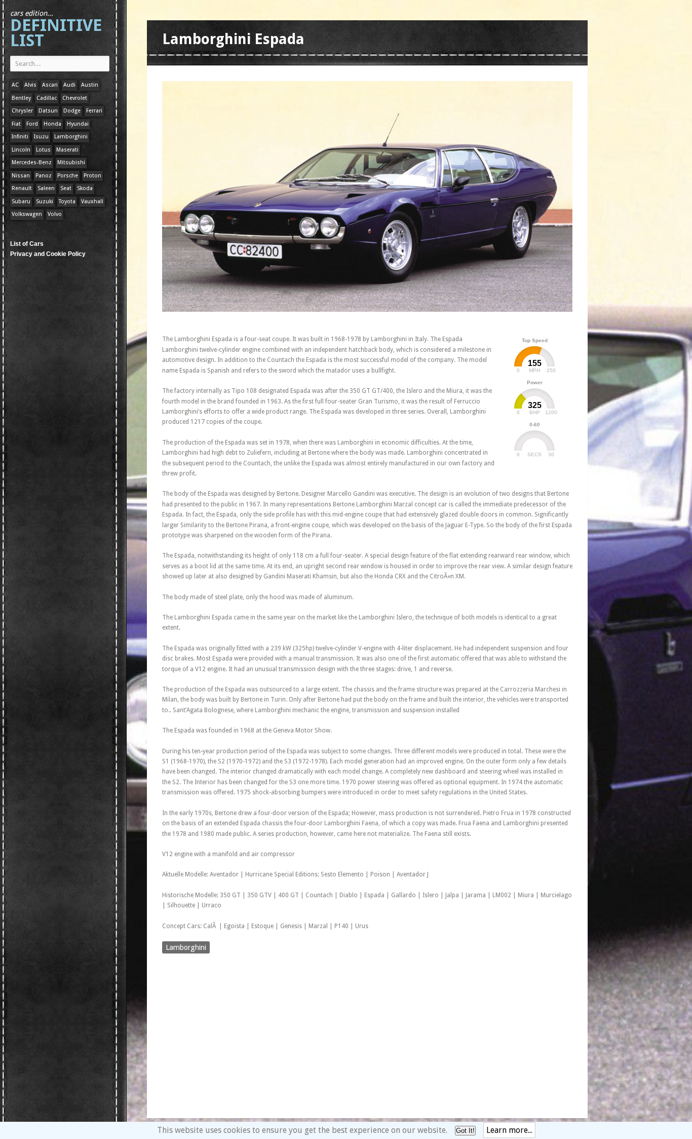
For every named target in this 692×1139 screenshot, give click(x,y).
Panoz (43, 175)
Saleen (46, 188)
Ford (32, 124)
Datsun (48, 110)
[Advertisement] (346, 321)
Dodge (72, 110)
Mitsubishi (71, 162)
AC (15, 85)
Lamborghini (71, 136)
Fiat (16, 124)
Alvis (30, 85)
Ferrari (94, 110)
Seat (65, 188)
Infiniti (20, 136)
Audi (69, 85)
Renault (22, 188)
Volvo (55, 214)
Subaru (21, 201)
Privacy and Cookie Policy (48, 254)
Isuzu (41, 136)
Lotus (43, 149)
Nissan (21, 175)
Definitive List (56, 29)
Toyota (67, 201)
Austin (89, 85)
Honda (52, 124)
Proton (92, 175)
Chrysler (22, 110)
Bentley (21, 98)
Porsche (67, 175)
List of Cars (27, 243)
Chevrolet (74, 98)
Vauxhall (92, 201)
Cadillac (46, 98)
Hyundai (78, 124)
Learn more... (509, 1130)
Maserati (67, 149)
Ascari (50, 85)
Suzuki (44, 201)
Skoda (85, 188)
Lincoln (21, 149)
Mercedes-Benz (32, 162)
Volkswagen (27, 214)
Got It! (465, 1130)
